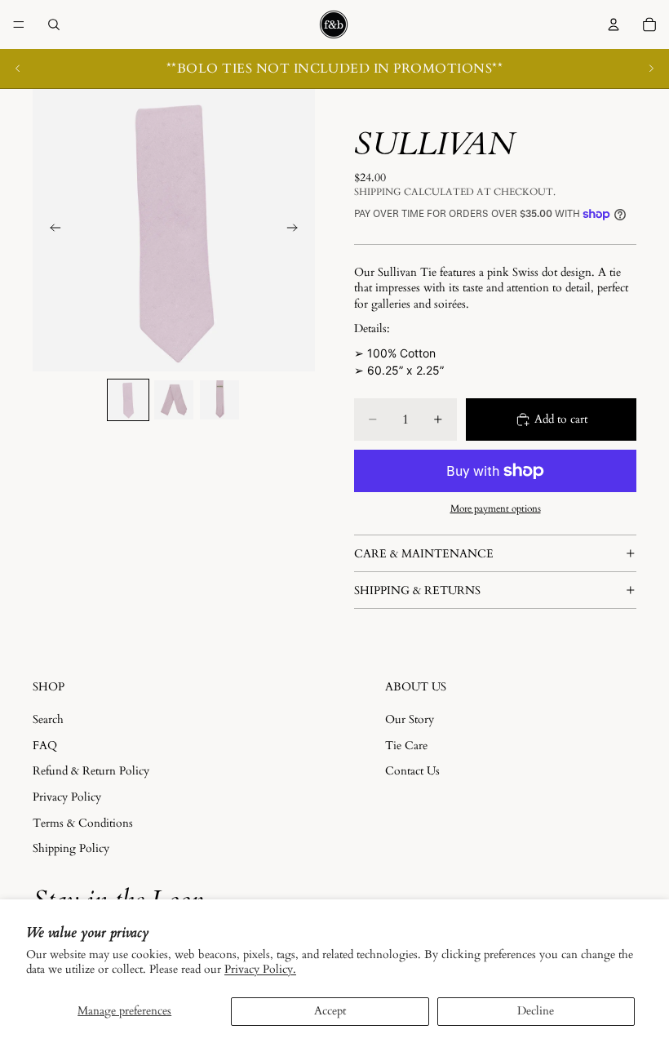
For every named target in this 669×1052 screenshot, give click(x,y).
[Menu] (19, 24)
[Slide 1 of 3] (128, 399)
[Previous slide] (18, 69)
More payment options (495, 508)
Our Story (409, 719)
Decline (535, 1011)
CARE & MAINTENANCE (424, 554)
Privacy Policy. (260, 969)
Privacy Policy (67, 797)
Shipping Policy (71, 848)
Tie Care (406, 745)
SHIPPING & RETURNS (417, 590)
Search (48, 719)
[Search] (54, 24)
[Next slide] (651, 69)
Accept (330, 1011)
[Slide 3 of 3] (219, 399)
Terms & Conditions (83, 823)
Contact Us (412, 771)
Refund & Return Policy (91, 771)
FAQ (45, 745)
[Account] (613, 24)
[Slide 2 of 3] (173, 399)
